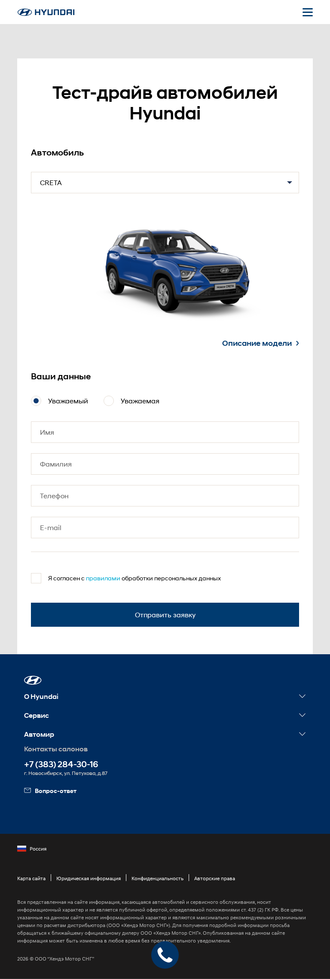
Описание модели (257, 343)
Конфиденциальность (157, 878)
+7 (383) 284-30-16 (61, 764)
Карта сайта (31, 878)
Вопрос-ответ (55, 790)
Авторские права (214, 878)
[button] (33, 680)
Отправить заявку (165, 614)
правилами (103, 578)
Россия (38, 848)
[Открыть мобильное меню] (307, 12)
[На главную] (46, 12)
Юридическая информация (88, 878)
